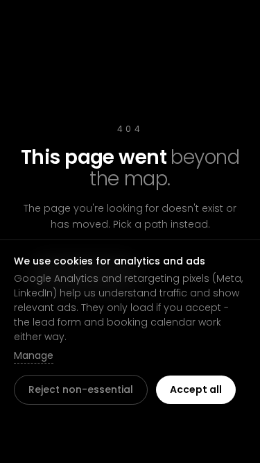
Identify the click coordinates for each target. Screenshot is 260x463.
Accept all (196, 389)
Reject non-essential (80, 389)
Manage (33, 355)
